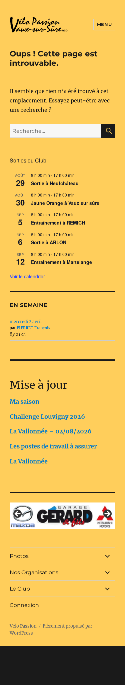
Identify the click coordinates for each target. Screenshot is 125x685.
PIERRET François (33, 328)
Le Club (20, 589)
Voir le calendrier (27, 276)
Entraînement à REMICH (58, 222)
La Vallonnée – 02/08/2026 (51, 431)
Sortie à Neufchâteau (55, 183)
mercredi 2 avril (26, 321)
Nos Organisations (34, 572)
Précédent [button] (18, 514)
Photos (19, 556)
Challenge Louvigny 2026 (47, 416)
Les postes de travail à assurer (53, 446)
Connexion (24, 605)
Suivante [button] (107, 514)
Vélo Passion (23, 626)
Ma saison (24, 401)
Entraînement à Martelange (61, 262)
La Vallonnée (29, 461)
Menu (104, 24)
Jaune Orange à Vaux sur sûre (65, 203)
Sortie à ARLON (48, 242)
